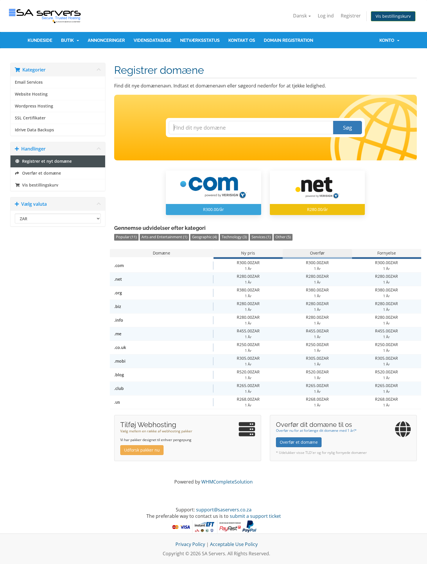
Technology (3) (234, 236)
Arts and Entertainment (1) (164, 236)
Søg (347, 127)
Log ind (326, 15)
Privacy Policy (190, 544)
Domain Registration (288, 40)
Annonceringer (106, 40)
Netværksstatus (200, 40)
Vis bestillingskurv (393, 16)
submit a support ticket (255, 516)
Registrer (351, 15)
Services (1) (261, 236)
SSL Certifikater (30, 118)
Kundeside (40, 40)
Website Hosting (31, 94)
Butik (68, 40)
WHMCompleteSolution (227, 482)
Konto (388, 40)
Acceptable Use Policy (234, 544)
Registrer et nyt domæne (46, 161)
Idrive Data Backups (34, 130)
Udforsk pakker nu (142, 450)
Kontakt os (241, 40)
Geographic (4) (204, 236)
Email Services (29, 82)
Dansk (300, 15)
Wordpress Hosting (34, 106)
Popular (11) (126, 236)
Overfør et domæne (40, 173)
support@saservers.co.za (224, 509)
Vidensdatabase (152, 40)
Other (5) (283, 236)
